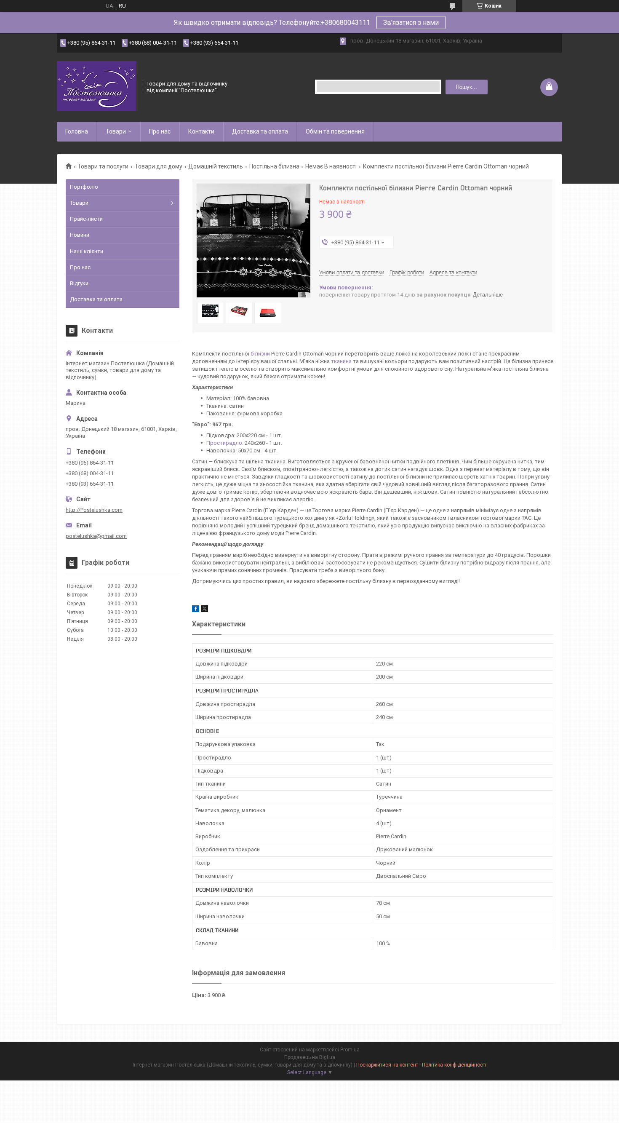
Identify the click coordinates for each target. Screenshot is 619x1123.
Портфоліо (84, 187)
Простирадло (224, 443)
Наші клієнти (86, 251)
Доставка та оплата (260, 131)
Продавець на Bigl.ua (309, 1057)
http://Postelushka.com (94, 510)
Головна (76, 131)
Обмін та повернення (335, 131)
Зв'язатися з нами (411, 23)
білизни (260, 353)
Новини (79, 235)
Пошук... (466, 87)
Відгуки (79, 283)
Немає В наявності (331, 166)
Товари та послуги (102, 166)
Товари (116, 131)
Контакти (201, 131)
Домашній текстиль (215, 166)
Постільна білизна (274, 166)
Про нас (160, 131)
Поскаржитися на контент (387, 1065)
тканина (341, 361)
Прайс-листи (86, 219)
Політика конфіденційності (454, 1065)
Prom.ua (350, 1050)
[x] (204, 610)
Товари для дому (158, 166)
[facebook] (195, 610)
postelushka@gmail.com (96, 536)
